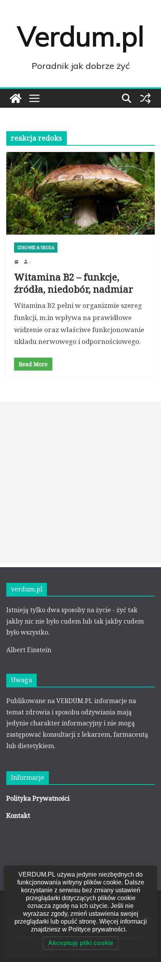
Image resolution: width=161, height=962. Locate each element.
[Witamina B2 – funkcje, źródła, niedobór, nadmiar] (80, 193)
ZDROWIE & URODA (35, 247)
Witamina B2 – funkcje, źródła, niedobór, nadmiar (73, 282)
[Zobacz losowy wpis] (145, 98)
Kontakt (18, 815)
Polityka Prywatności (38, 798)
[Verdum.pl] (15, 98)
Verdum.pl (80, 36)
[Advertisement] (80, 482)
